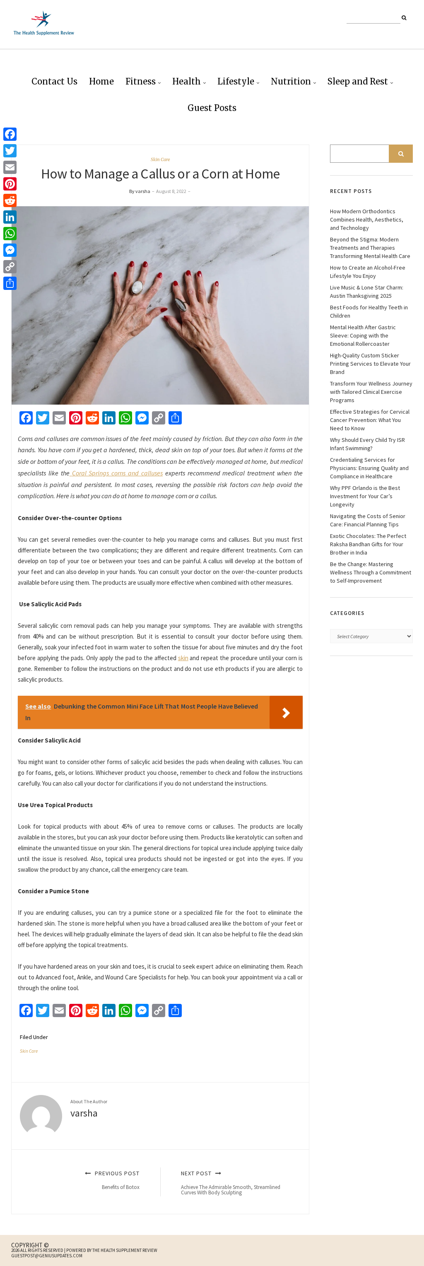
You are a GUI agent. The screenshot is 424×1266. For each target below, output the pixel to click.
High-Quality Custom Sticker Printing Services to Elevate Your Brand (370, 364)
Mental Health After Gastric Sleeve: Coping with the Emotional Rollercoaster (363, 335)
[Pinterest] (10, 184)
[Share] (10, 283)
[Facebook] (10, 134)
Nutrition (291, 81)
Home (101, 81)
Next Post (230, 1183)
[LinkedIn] (10, 217)
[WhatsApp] (10, 233)
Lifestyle (235, 81)
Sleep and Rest (358, 81)
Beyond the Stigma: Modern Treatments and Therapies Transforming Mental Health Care (370, 248)
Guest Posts (212, 108)
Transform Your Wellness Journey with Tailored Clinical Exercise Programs (371, 392)
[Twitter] (10, 150)
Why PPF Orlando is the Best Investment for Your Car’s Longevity (365, 496)
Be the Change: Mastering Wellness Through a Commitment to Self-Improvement (370, 572)
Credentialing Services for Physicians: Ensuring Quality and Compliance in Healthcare (369, 468)
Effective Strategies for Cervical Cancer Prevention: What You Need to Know (370, 420)
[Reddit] (10, 200)
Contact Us (54, 81)
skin (183, 658)
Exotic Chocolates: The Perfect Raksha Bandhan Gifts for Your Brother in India (368, 544)
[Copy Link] (10, 266)
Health (186, 81)
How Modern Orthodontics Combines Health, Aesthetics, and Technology (366, 219)
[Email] (10, 167)
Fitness (140, 81)
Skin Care (160, 159)
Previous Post (116, 1180)
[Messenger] (10, 250)
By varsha (139, 191)
